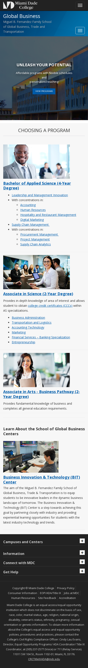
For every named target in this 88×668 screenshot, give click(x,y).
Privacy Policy (66, 588)
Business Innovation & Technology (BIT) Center (41, 480)
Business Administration (28, 318)
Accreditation (67, 598)
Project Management (35, 239)
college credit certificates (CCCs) (50, 306)
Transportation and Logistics (31, 322)
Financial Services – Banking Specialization (41, 337)
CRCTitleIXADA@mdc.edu (44, 659)
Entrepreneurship (23, 342)
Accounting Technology (28, 327)
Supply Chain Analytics (35, 244)
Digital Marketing (32, 220)
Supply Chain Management (31, 225)
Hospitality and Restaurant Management (48, 215)
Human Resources (33, 210)
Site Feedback (47, 598)
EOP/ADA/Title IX (50, 593)
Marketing (19, 332)
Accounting (28, 205)
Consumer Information (22, 593)
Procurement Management (39, 234)
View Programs (44, 91)
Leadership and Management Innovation (40, 195)
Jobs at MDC (71, 593)
